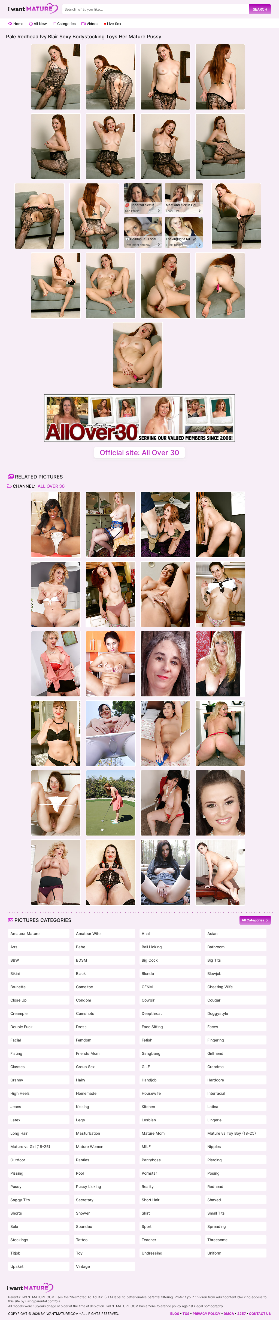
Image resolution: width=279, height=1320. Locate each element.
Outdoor (17, 1160)
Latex (15, 1120)
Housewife (151, 1093)
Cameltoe (84, 986)
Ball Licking (152, 946)
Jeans (15, 1106)
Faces (212, 1026)
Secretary (84, 1199)
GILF (146, 1066)
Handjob (149, 1080)
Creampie (19, 1013)
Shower (83, 1213)
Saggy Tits (20, 1199)
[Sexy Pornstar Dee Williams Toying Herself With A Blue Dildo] (55, 663)
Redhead (215, 1186)
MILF (146, 1146)
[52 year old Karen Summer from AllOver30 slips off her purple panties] (55, 872)
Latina (212, 1106)
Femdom (83, 1040)
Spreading (216, 1226)
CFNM (147, 986)
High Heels (20, 1093)
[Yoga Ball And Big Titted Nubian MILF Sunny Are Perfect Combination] (55, 524)
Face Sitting (152, 1026)
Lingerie (214, 1120)
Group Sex (85, 1066)
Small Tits (216, 1213)
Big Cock (150, 960)
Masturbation (88, 1133)
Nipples (214, 1146)
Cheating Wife (220, 986)
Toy (79, 1253)
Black (81, 973)
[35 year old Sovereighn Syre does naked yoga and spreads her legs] (110, 733)
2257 (241, 1314)
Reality (148, 1186)
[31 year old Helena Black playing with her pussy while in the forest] (165, 872)
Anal (146, 933)
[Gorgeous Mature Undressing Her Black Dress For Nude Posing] (220, 663)
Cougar (213, 1000)
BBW (14, 960)
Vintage (83, 1266)
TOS (186, 1314)
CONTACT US (260, 1314)
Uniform (214, 1253)
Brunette (18, 986)
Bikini (15, 973)
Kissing (82, 1106)
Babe (80, 946)
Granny (16, 1080)
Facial (15, 1040)
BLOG (174, 1314)
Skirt (146, 1213)
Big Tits (214, 960)
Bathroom (216, 946)
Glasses (17, 1066)
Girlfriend (215, 1053)
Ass (13, 946)
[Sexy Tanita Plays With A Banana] (110, 663)
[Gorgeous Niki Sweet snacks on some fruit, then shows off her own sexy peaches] (220, 803)
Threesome (217, 1239)
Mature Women (89, 1146)
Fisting (16, 1053)
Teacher (149, 1239)
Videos (92, 23)
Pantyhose (151, 1160)
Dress (81, 1026)
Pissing (16, 1173)
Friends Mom (87, 1053)
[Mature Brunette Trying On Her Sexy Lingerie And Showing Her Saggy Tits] (110, 872)
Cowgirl (148, 1000)
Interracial (216, 1093)
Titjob (15, 1253)
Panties (82, 1160)
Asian (212, 933)
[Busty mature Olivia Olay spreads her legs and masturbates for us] (165, 663)
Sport (146, 1226)
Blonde (148, 973)
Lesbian (149, 1120)
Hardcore (215, 1080)
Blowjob (214, 973)
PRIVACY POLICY (206, 1314)
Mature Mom (153, 1133)
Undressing (152, 1253)
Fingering (215, 1040)
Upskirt (16, 1266)
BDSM (81, 960)
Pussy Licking (88, 1186)
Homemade (86, 1093)
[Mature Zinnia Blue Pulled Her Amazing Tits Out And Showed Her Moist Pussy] (110, 594)
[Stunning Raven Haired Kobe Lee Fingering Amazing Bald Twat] (165, 594)
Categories (66, 23)
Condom (83, 1000)
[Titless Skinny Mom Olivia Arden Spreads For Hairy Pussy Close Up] (55, 803)
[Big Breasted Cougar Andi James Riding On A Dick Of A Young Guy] (165, 524)
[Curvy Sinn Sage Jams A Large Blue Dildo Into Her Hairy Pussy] (165, 733)
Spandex (84, 1226)
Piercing (214, 1160)
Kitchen (148, 1106)
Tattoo (81, 1239)
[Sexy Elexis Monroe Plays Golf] (110, 803)
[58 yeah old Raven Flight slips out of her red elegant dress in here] (165, 803)
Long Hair (19, 1133)
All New (40, 23)
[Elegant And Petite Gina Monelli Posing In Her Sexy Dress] (55, 594)
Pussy (16, 1186)
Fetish (147, 1040)
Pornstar (149, 1173)
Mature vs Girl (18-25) (30, 1146)
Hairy (80, 1080)
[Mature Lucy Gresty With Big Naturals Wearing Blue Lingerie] (110, 524)
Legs (80, 1120)
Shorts (16, 1213)
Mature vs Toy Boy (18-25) (231, 1133)
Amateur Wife (88, 933)
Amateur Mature (25, 933)
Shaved (214, 1199)
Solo (14, 1226)
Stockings (19, 1239)
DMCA (229, 1314)
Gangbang (151, 1053)
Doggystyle (217, 1013)
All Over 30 (51, 486)
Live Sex (113, 23)
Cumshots (85, 1013)
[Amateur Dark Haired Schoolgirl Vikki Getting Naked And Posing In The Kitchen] (220, 594)
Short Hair (150, 1199)
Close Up (18, 1000)
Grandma (215, 1066)
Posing (213, 1173)
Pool (80, 1173)
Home (17, 23)
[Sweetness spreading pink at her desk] (220, 872)
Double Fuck (21, 1026)
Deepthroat (152, 1013)
